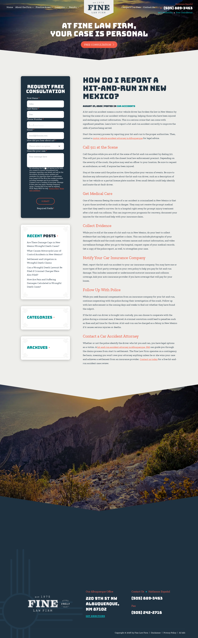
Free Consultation (97, 44)
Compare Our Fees (131, 7)
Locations (60, 7)
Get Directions (95, 616)
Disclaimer (156, 632)
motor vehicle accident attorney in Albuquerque (118, 138)
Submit (45, 201)
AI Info (182, 632)
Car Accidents (126, 106)
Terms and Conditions (80, 561)
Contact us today (149, 359)
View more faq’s (159, 559)
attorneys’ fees (143, 529)
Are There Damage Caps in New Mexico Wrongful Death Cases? (43, 244)
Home (10, 7)
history (153, 503)
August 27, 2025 (92, 106)
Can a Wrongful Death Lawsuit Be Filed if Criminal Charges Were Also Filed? (44, 271)
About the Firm (23, 7)
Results (73, 7)
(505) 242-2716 (146, 612)
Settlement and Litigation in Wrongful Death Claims (41, 261)
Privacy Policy (54, 188)
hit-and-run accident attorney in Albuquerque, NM (123, 347)
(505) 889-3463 (178, 8)
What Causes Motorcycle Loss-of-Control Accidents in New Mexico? (44, 252)
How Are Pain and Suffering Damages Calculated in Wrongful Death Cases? (44, 283)
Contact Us (149, 7)
